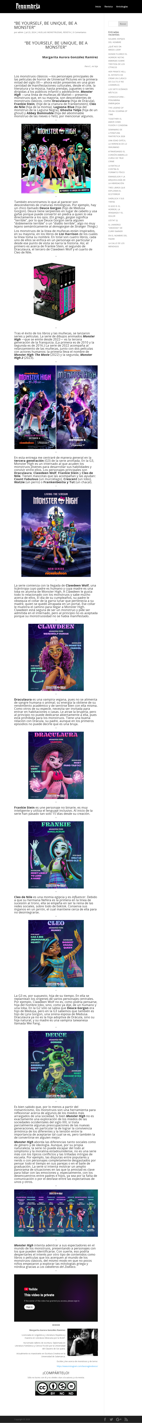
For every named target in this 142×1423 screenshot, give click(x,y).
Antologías (122, 7)
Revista (109, 7)
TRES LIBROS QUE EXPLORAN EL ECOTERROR (116, 191)
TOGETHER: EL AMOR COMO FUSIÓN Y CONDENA (117, 122)
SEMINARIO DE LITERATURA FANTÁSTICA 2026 (116, 133)
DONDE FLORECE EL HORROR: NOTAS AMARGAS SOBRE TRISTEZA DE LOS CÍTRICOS (117, 61)
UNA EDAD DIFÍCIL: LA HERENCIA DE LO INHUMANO (117, 143)
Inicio (98, 7)
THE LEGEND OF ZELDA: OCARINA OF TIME (117, 111)
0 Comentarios (79, 32)
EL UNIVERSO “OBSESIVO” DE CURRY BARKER (115, 228)
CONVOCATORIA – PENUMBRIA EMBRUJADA (116, 100)
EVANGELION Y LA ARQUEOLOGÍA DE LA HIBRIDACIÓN (116, 180)
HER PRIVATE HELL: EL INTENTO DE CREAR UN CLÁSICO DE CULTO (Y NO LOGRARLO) (117, 78)
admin (20, 32)
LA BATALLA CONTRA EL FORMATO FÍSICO (116, 169)
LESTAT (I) (113, 220)
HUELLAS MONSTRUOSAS (50, 32)
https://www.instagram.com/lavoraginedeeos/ (77, 1366)
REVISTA (67, 32)
